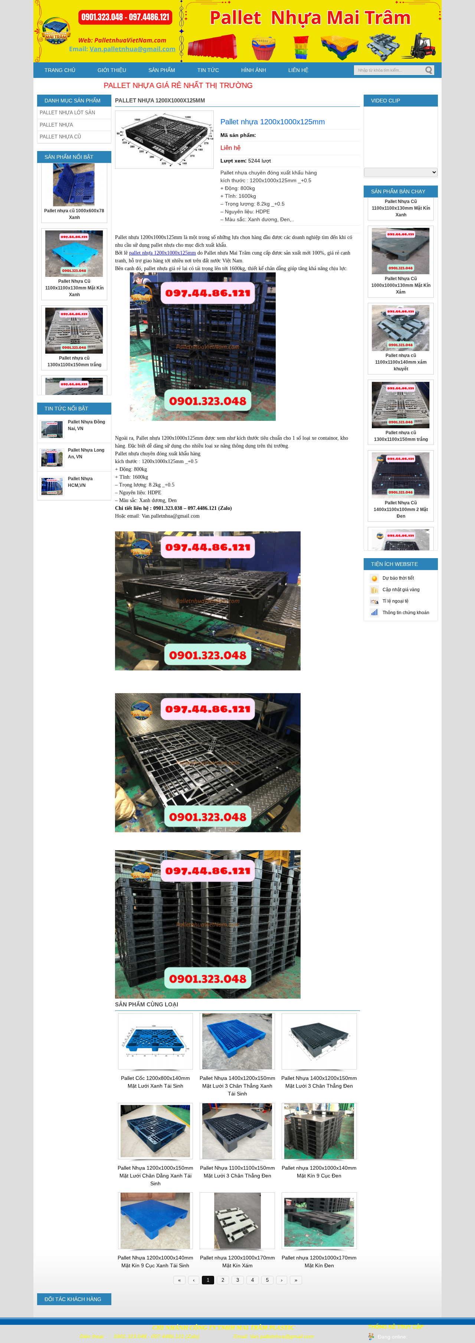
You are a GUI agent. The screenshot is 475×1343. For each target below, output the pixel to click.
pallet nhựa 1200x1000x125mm (162, 253)
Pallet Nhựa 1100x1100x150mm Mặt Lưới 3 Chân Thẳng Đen (237, 1172)
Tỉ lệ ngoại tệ (396, 601)
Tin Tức (208, 70)
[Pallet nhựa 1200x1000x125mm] (164, 167)
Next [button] (104, 279)
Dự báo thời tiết (398, 578)
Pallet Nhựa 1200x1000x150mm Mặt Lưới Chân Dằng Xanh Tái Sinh (155, 1175)
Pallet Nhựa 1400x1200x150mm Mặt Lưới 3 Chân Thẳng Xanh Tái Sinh (237, 1086)
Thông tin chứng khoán (406, 612)
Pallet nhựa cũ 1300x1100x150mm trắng (74, 288)
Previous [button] (43, 279)
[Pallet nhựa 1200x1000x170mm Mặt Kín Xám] (237, 1247)
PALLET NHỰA (56, 125)
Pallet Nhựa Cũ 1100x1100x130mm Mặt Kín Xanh (74, 214)
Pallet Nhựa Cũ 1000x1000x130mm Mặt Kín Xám (400, 221)
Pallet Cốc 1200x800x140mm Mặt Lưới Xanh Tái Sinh (155, 1082)
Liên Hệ (298, 70)
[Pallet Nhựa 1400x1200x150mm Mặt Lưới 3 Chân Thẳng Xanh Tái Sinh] (237, 1068)
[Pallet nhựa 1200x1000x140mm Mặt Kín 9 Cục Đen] (319, 1157)
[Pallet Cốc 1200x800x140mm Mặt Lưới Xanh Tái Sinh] (155, 1068)
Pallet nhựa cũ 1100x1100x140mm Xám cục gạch (74, 361)
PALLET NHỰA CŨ (60, 137)
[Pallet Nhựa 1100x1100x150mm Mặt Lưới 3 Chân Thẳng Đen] (237, 1157)
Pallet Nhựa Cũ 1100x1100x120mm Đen (401, 519)
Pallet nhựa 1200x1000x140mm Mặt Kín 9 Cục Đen (319, 1172)
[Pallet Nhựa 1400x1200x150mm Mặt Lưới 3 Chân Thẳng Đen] (319, 1068)
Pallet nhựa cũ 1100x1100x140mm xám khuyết (401, 298)
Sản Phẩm (161, 70)
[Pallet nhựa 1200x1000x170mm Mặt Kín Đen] (319, 1247)
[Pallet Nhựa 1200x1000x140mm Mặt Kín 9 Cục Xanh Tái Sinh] (155, 1247)
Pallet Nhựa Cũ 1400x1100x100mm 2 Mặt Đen (401, 445)
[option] (74, 190)
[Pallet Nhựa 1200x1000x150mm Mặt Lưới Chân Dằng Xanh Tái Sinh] (155, 1157)
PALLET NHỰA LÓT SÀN (67, 112)
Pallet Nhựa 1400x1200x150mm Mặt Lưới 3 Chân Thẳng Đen (319, 1082)
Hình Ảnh (253, 70)
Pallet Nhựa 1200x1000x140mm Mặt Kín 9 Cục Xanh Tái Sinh (155, 1261)
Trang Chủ (60, 70)
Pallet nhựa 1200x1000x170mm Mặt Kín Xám (237, 1261)
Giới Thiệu (112, 70)
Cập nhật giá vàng (401, 589)
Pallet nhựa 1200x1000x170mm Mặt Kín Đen (319, 1261)
